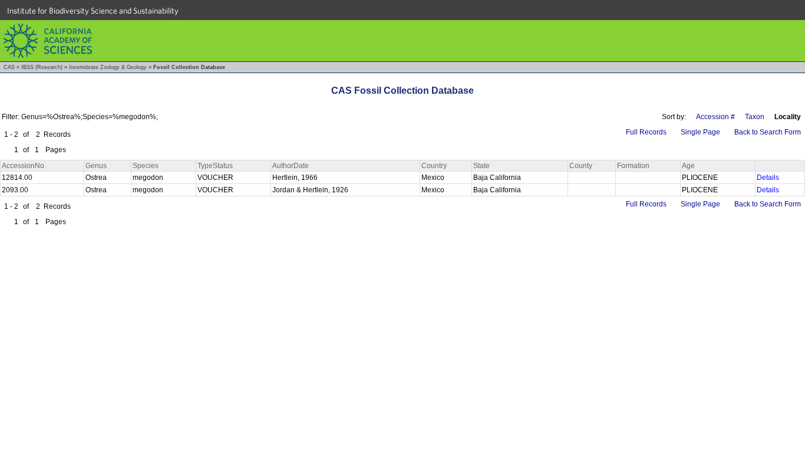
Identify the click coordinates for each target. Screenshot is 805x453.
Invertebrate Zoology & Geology (108, 67)
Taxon (754, 117)
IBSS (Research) (41, 67)
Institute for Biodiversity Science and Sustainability (93, 10)
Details (768, 177)
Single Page (700, 132)
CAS (9, 67)
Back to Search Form (767, 132)
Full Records (646, 132)
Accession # (715, 117)
